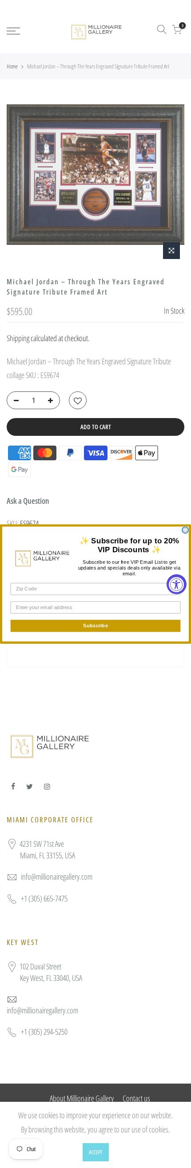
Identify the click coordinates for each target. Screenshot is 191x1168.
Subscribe (95, 625)
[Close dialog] (185, 530)
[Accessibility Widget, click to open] (177, 584)
